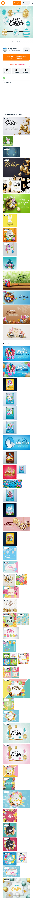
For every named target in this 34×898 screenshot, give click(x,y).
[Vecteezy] (3, 3)
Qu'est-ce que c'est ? (19, 78)
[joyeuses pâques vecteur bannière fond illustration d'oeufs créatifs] (16, 314)
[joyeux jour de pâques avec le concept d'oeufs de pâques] (10, 263)
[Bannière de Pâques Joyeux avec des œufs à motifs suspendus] (10, 249)
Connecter (26, 3)
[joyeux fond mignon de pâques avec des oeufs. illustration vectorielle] (10, 553)
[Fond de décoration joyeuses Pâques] (16, 203)
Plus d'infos (7, 82)
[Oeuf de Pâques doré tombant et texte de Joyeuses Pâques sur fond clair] (16, 126)
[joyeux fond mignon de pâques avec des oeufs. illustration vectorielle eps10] (16, 688)
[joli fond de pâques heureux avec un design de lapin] (10, 220)
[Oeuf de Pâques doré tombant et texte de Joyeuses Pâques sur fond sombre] (16, 167)
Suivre (26, 50)
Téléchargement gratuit (16, 57)
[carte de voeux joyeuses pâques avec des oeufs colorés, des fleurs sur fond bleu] (10, 235)
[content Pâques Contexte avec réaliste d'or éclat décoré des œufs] (10, 472)
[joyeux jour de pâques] (8, 141)
